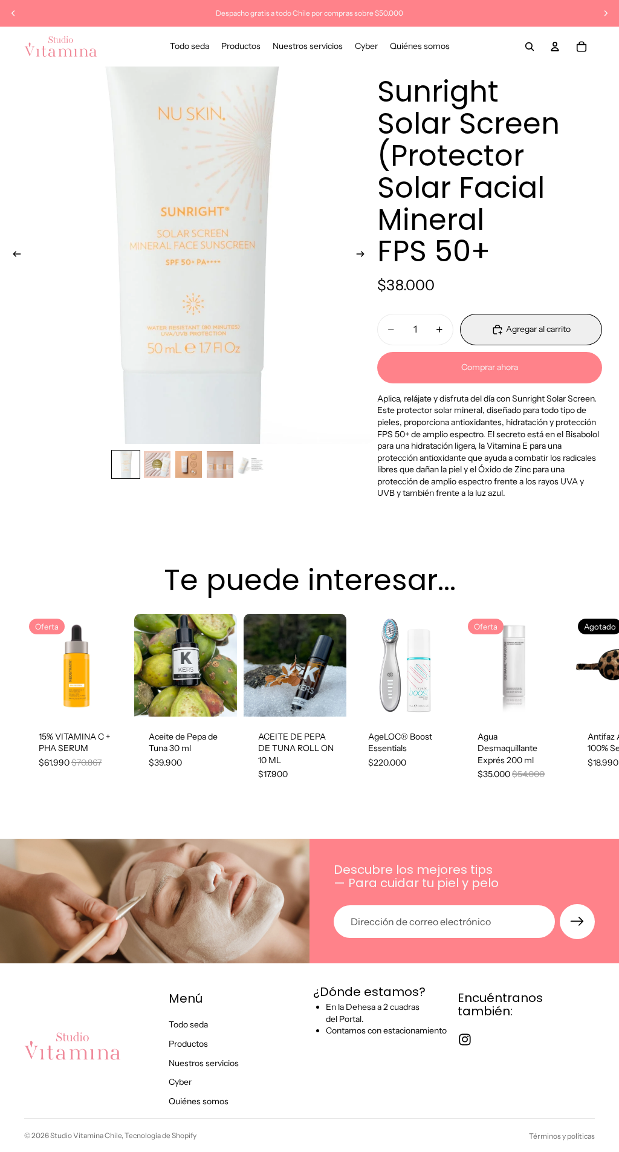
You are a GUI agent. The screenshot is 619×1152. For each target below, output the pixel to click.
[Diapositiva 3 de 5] (188, 464)
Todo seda (188, 1024)
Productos (188, 1043)
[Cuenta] (555, 46)
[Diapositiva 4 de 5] (220, 464)
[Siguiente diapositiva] (605, 13)
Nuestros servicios (204, 1062)
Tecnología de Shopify (160, 1135)
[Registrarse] (577, 921)
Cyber (180, 1081)
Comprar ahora (489, 367)
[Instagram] (465, 1039)
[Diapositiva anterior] (13, 13)
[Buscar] (529, 46)
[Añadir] (108, 698)
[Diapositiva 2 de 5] (157, 464)
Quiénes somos (198, 1101)
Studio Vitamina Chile (86, 1135)
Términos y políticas (562, 1136)
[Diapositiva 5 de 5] (251, 464)
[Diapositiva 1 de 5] (125, 464)
